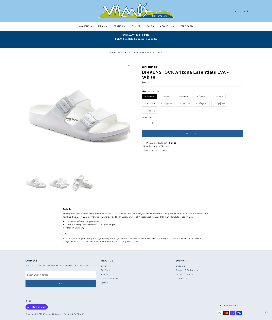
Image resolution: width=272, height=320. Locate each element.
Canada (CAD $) (230, 305)
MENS (101, 26)
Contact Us (181, 278)
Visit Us (105, 274)
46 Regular (151, 111)
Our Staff (105, 270)
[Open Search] (235, 11)
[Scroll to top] (266, 312)
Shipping (180, 266)
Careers (104, 282)
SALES (150, 26)
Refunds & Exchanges (187, 270)
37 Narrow (166, 96)
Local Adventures (110, 278)
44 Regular (203, 104)
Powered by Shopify (74, 314)
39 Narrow (201, 97)
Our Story (106, 266)
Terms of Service (184, 274)
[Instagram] (30, 301)
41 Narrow (149, 103)
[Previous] (74, 39)
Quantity (146, 117)
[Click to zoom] (129, 66)
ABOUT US (166, 26)
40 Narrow (219, 97)
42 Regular (168, 104)
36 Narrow (149, 96)
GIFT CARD (187, 26)
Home (113, 52)
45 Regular (220, 104)
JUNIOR (136, 26)
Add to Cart (192, 133)
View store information (155, 150)
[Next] (198, 39)
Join (61, 283)
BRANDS (119, 26)
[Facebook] (27, 301)
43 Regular (185, 104)
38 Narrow (183, 96)
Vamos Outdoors (53, 314)
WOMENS (84, 26)
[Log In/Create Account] (239, 11)
